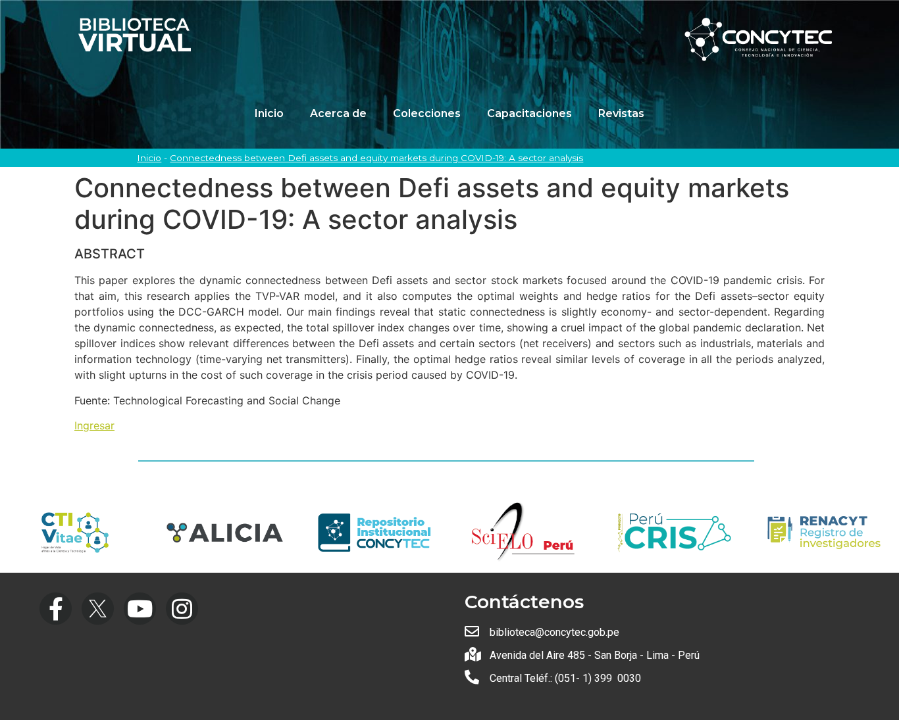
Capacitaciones (529, 113)
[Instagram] (182, 608)
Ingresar (94, 425)
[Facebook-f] (55, 608)
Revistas (621, 113)
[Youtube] (140, 608)
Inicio (269, 113)
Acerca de (338, 113)
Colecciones (427, 113)
